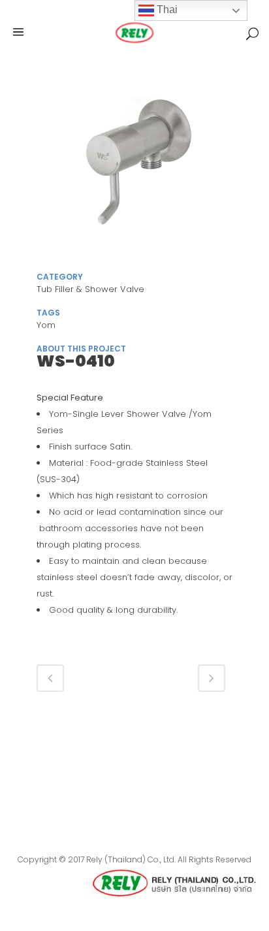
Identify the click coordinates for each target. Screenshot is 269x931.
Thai (166, 9)
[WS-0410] (134, 169)
